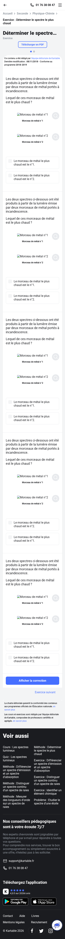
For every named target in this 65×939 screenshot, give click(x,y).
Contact (8, 916)
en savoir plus (20, 721)
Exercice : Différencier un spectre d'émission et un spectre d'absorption (48, 765)
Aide (22, 916)
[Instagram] (50, 931)
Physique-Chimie (43, 13)
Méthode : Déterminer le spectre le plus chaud (47, 750)
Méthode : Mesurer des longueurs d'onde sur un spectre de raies (16, 802)
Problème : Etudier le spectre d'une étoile (47, 801)
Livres (35, 916)
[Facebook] (32, 931)
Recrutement (39, 922)
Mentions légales (14, 922)
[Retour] (6, 5)
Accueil (7, 13)
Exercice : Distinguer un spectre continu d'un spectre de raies (47, 780)
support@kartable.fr (21, 861)
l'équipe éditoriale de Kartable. (45, 58)
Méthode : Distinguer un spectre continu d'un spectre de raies (16, 787)
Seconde (22, 13)
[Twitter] (41, 931)
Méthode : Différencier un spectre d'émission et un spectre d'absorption (17, 772)
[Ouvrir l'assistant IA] (57, 925)
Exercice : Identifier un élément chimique (48, 792)
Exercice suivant (45, 692)
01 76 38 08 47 (45, 5)
